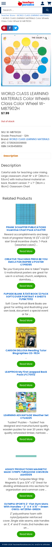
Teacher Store (8, 15)
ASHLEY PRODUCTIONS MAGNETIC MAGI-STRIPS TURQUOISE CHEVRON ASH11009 (26, 471)
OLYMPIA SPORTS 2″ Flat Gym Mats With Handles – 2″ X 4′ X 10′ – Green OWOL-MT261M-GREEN (26, 506)
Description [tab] (11, 155)
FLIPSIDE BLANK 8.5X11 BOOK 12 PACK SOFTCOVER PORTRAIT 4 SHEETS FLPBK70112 (26, 296)
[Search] (47, 10)
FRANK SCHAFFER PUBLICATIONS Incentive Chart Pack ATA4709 (26, 228)
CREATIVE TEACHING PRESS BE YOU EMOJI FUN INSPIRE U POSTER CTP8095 (26, 261)
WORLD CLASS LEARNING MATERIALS (33, 15)
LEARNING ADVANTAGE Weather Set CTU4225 (26, 416)
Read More (26, 251)
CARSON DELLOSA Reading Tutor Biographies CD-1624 (26, 352)
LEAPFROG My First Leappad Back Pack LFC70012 (26, 373)
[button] (46, 38)
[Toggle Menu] (3, 3)
